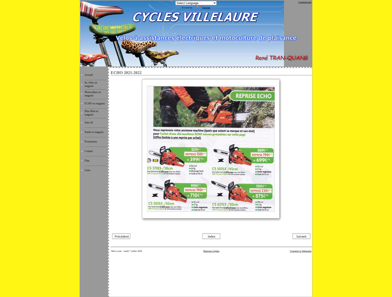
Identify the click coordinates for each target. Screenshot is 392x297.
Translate (206, 7)
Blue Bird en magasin (91, 113)
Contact (89, 151)
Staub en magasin (94, 132)
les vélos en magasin (91, 84)
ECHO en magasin (95, 103)
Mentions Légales (211, 251)
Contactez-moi (304, 2)
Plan (87, 160)
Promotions (91, 141)
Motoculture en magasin (93, 94)
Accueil (89, 74)
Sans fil (89, 122)
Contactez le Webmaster (300, 251)
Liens (88, 170)
